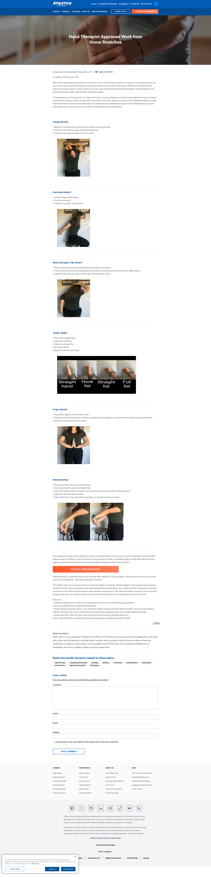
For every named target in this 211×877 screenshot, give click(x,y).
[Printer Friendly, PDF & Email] (156, 623)
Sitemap (146, 858)
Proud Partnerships (112, 793)
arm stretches (118, 663)
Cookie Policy (35, 863)
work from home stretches (77, 665)
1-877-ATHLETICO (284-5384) (142, 773)
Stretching (95, 663)
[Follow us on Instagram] (91, 808)
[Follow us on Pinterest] (110, 808)
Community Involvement (114, 789)
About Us (86, 11)
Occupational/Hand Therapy (78, 663)
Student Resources (59, 793)
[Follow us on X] (82, 808)
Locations (76, 11)
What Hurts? (83, 777)
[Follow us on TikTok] (120, 808)
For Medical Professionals (108, 4)
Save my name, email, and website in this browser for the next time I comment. (86, 742)
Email (55, 723)
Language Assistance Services (142, 785)
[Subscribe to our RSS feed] (139, 808)
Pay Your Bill (134, 4)
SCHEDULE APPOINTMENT (145, 11)
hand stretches (146, 663)
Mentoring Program (59, 789)
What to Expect (84, 773)
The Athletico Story (112, 773)
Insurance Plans (84, 781)
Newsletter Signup (85, 793)
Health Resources (99, 11)
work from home (60, 665)
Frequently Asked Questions (141, 781)
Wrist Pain (106, 663)
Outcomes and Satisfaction (115, 781)
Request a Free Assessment (85, 569)
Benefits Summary (59, 777)
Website (56, 732)
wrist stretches (94, 665)
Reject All (52, 869)
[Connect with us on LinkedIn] (101, 808)
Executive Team (111, 777)
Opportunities (57, 773)
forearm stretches (132, 663)
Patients (56, 11)
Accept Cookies (68, 869)
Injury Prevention (60, 663)
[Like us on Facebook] (72, 808)
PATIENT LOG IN (120, 11)
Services (65, 11)
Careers (94, 4)
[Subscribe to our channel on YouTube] (129, 808)
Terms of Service (94, 858)
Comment (57, 685)
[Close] (75, 856)
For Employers (124, 4)
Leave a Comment (106, 72)
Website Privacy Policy (113, 858)
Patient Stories (84, 789)
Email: (140, 777)
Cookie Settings (137, 789)
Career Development (59, 781)
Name (56, 713)
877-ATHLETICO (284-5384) (105, 845)
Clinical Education (59, 785)
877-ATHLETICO (146, 4)
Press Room (110, 785)
